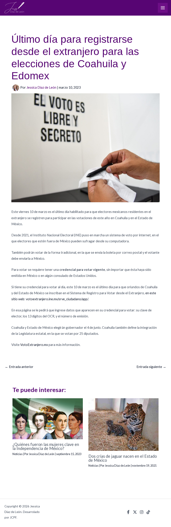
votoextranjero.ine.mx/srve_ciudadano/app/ (57, 299)
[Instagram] (142, 512)
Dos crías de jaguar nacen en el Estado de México (122, 458)
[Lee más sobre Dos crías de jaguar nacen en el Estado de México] (123, 424)
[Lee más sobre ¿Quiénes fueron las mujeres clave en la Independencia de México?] (47, 418)
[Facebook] (128, 512)
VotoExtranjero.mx (34, 345)
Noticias (17, 454)
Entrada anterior (19, 367)
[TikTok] (148, 512)
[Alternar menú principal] (163, 8)
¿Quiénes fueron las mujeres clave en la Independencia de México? (45, 446)
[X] (135, 512)
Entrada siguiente (151, 367)
